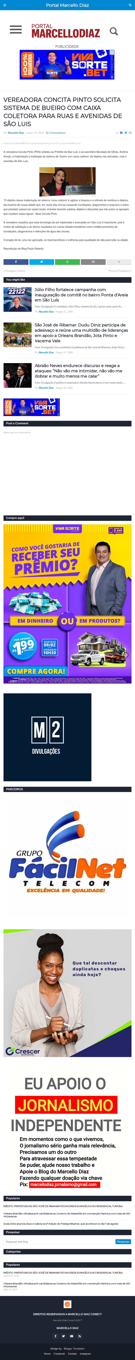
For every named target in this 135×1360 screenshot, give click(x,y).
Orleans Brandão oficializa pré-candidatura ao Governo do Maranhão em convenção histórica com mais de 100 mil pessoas (67, 1215)
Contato (72, 1353)
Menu (4, 5)
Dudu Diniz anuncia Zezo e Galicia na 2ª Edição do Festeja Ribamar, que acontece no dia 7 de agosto (61, 1223)
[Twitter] (125, 133)
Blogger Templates (74, 1348)
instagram (85, 1353)
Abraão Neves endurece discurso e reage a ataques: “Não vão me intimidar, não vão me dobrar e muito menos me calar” (78, 371)
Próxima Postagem (119, 270)
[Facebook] (121, 133)
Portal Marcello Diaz (67, 5)
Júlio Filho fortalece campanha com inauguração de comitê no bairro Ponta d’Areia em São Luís (81, 295)
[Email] (130, 133)
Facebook (59, 1353)
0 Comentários (57, 132)
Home (47, 1353)
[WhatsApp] (67, 262)
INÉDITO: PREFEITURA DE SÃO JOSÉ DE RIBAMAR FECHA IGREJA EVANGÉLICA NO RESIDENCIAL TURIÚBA (63, 1206)
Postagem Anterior (15, 270)
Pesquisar (130, 5)
